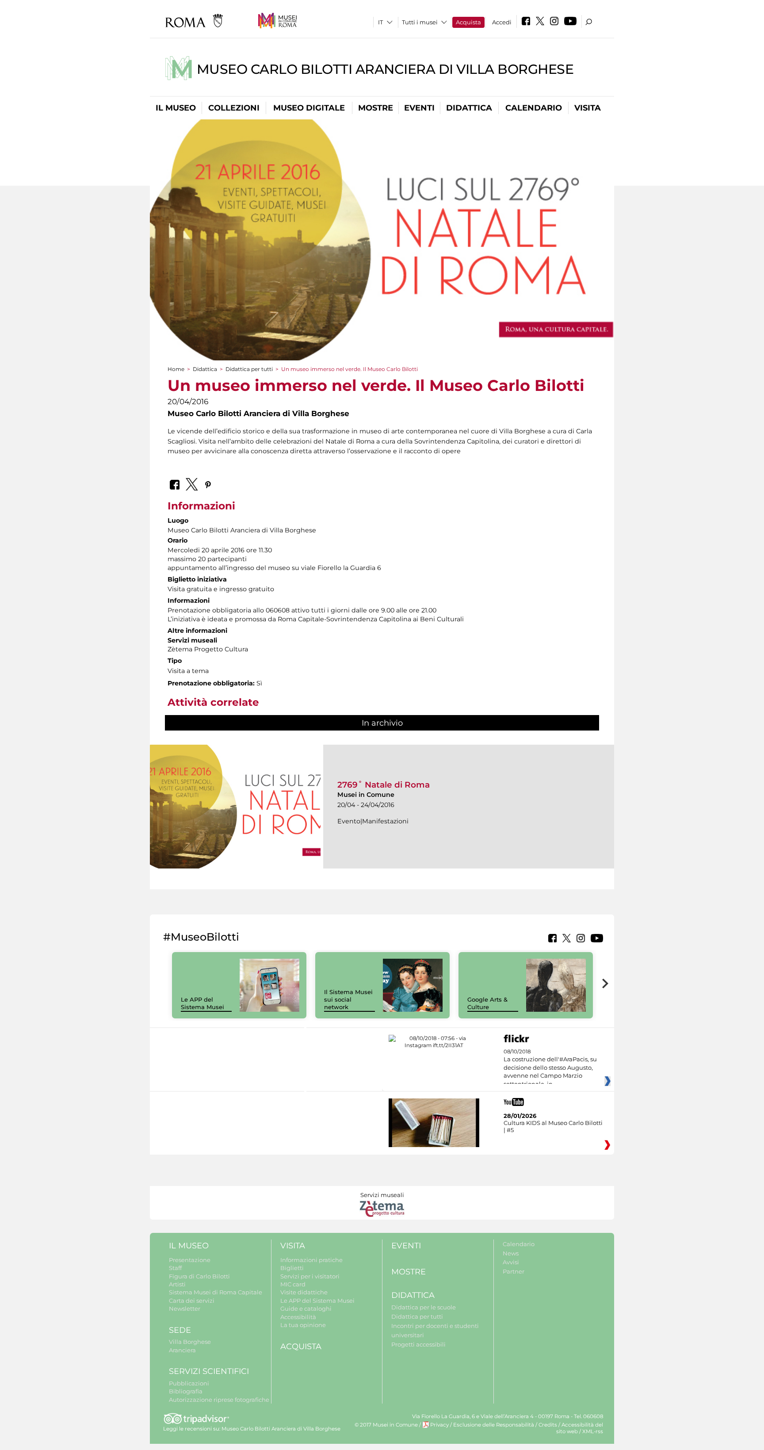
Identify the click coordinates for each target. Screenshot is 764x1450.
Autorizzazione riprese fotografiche (219, 1399)
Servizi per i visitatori (310, 1276)
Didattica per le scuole (423, 1307)
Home (176, 369)
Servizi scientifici (209, 1371)
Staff (175, 1267)
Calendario (533, 108)
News (511, 1253)
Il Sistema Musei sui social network (348, 999)
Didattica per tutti (249, 369)
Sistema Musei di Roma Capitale (215, 1292)
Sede (180, 1330)
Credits (548, 1425)
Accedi (502, 22)
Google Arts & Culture (487, 1003)
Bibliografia (185, 1391)
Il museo (176, 108)
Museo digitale (309, 108)
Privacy (439, 1425)
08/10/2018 (550, 1067)
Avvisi (511, 1262)
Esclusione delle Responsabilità (493, 1425)
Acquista (468, 22)
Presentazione (189, 1259)
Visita (587, 108)
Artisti (177, 1284)
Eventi (419, 108)
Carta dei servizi (191, 1300)
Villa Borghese (190, 1341)
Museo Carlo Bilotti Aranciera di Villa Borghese (385, 69)
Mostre (375, 108)
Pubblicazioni (189, 1383)
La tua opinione (303, 1324)
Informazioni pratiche (311, 1259)
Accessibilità (298, 1316)
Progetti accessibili (418, 1344)
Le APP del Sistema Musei (202, 1003)
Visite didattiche (304, 1292)
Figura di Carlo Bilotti (199, 1276)
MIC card (293, 1284)
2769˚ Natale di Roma (383, 785)
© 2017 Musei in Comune (386, 1425)
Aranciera (182, 1350)
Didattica (469, 108)
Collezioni (234, 108)
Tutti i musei (420, 22)
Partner (513, 1271)
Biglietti (292, 1267)
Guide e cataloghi (306, 1308)
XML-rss (592, 1431)
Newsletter (184, 1308)
